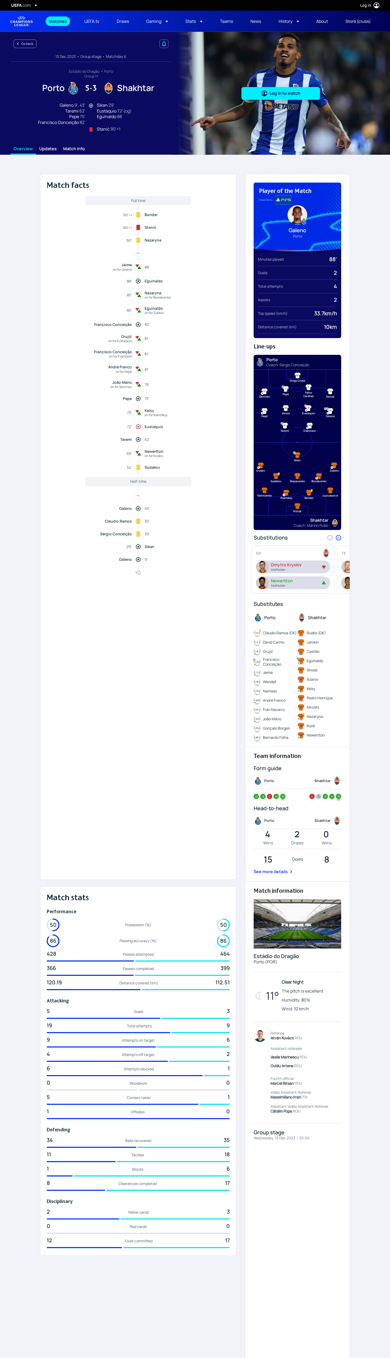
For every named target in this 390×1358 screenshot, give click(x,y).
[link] (57, 21)
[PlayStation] (283, 200)
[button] (157, 21)
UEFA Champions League (21, 21)
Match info (74, 148)
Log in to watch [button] (285, 93)
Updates (48, 148)
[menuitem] (60, 21)
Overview (23, 148)
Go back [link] (27, 43)
